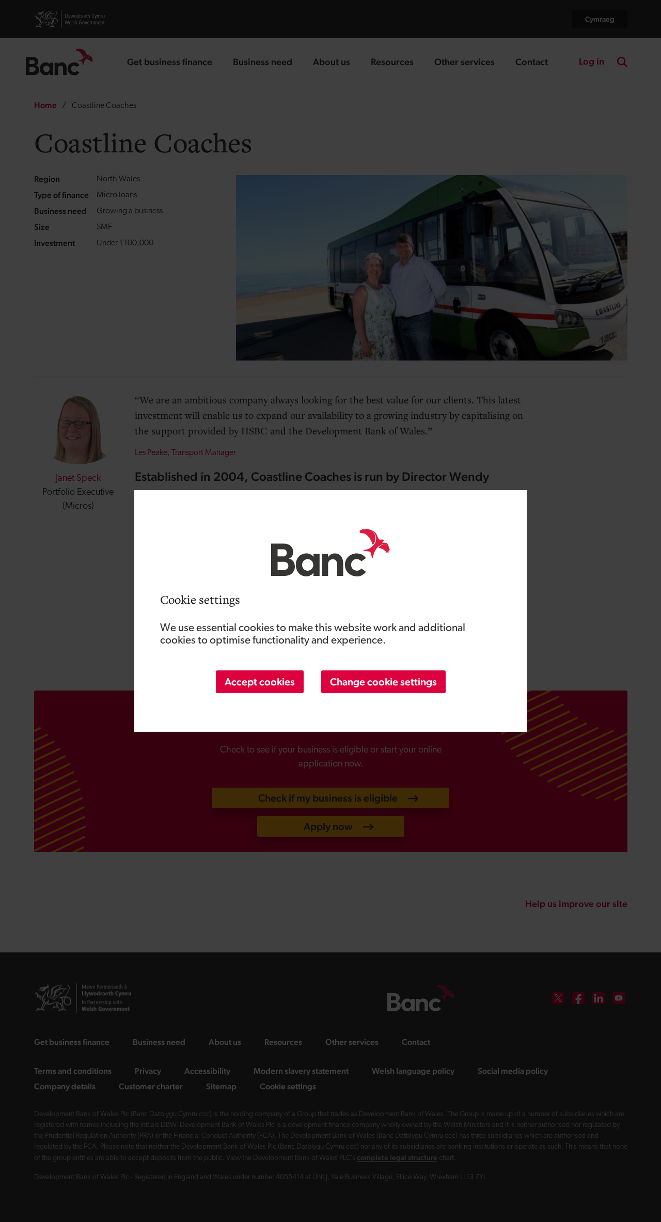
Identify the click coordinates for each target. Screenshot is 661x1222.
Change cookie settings (383, 682)
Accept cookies (260, 682)
